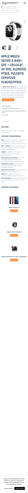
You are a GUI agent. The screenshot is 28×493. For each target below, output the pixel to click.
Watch (17, 108)
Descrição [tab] (6, 121)
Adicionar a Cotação (8, 99)
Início (4, 7)
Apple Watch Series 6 (20, 111)
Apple (6, 111)
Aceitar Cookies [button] (20, 488)
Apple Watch (11, 111)
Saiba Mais (14, 210)
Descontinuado (12, 7)
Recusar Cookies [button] (8, 488)
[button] (25, 21)
